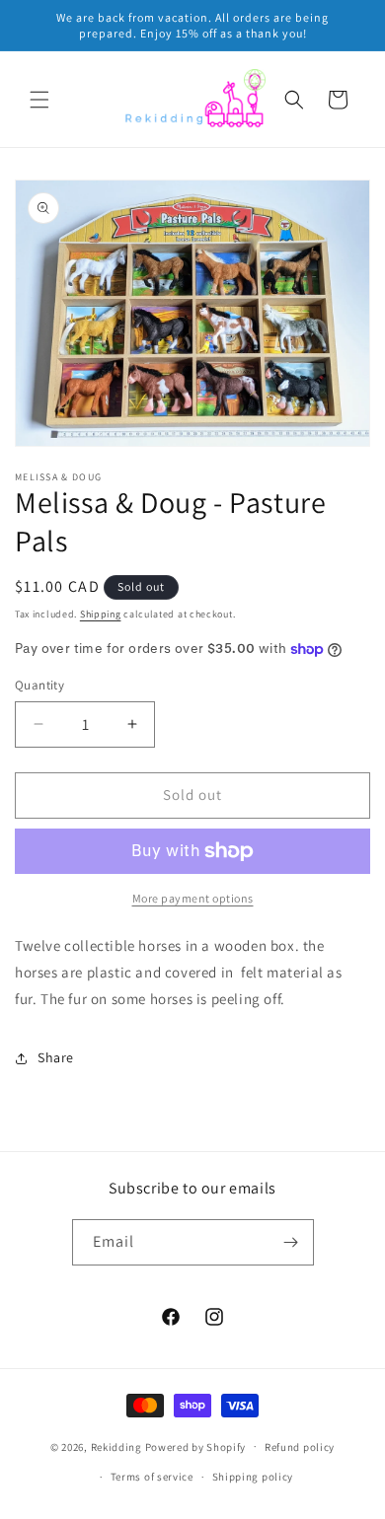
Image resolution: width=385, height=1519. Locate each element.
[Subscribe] (291, 1242)
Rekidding (116, 1446)
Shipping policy (253, 1476)
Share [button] (56, 1057)
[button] (39, 99)
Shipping (100, 614)
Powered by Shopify (196, 1446)
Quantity (39, 685)
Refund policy (300, 1447)
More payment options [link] (193, 898)
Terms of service (152, 1476)
